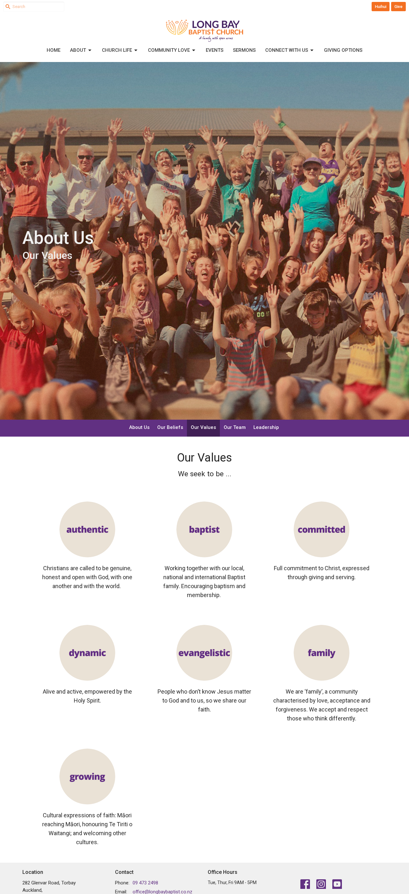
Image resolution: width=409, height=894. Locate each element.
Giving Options (343, 50)
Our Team (235, 427)
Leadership (266, 427)
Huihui (380, 6)
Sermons (244, 50)
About (78, 50)
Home (53, 50)
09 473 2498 (145, 883)
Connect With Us (286, 50)
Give (398, 6)
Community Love (169, 50)
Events (214, 50)
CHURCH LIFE (117, 50)
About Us (139, 427)
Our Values (203, 427)
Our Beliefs (170, 427)
